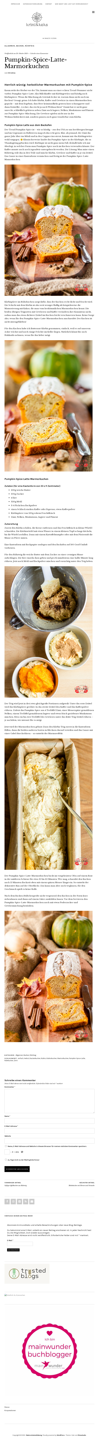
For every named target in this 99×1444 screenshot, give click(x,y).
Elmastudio (82, 1435)
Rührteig (29, 46)
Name (7, 1116)
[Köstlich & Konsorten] (15, 1295)
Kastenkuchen (35, 1058)
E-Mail (10, 1240)
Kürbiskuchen (52, 1058)
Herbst (26, 1058)
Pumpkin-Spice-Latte (77, 1058)
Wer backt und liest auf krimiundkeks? (71, 4)
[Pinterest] (19, 1201)
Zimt (16, 1060)
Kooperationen (10, 1410)
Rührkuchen (9, 1060)
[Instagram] (13, 1201)
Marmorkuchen (63, 1058)
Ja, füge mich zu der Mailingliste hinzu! (23, 1160)
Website (8, 1136)
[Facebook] (7, 1201)
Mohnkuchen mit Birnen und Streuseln (81, 1184)
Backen (20, 46)
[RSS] (25, 1201)
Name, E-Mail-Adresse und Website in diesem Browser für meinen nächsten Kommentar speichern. (47, 1146)
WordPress (61, 1435)
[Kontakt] (31, 1201)
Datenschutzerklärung (32, 4)
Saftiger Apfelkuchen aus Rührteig (16, 1184)
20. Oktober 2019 (22, 53)
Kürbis (43, 1058)
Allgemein (10, 46)
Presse (7, 1407)
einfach (20, 1058)
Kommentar (10, 1087)
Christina (11, 73)
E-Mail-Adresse (11, 1126)
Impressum (15, 4)
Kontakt (49, 4)
